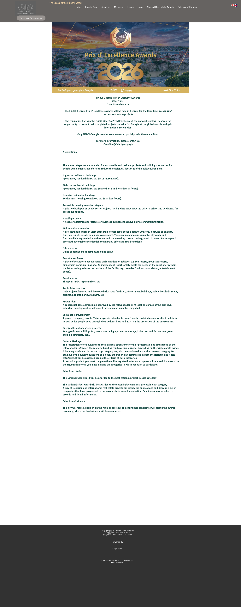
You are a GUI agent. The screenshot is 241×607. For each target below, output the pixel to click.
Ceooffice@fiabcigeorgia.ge (118, 144)
